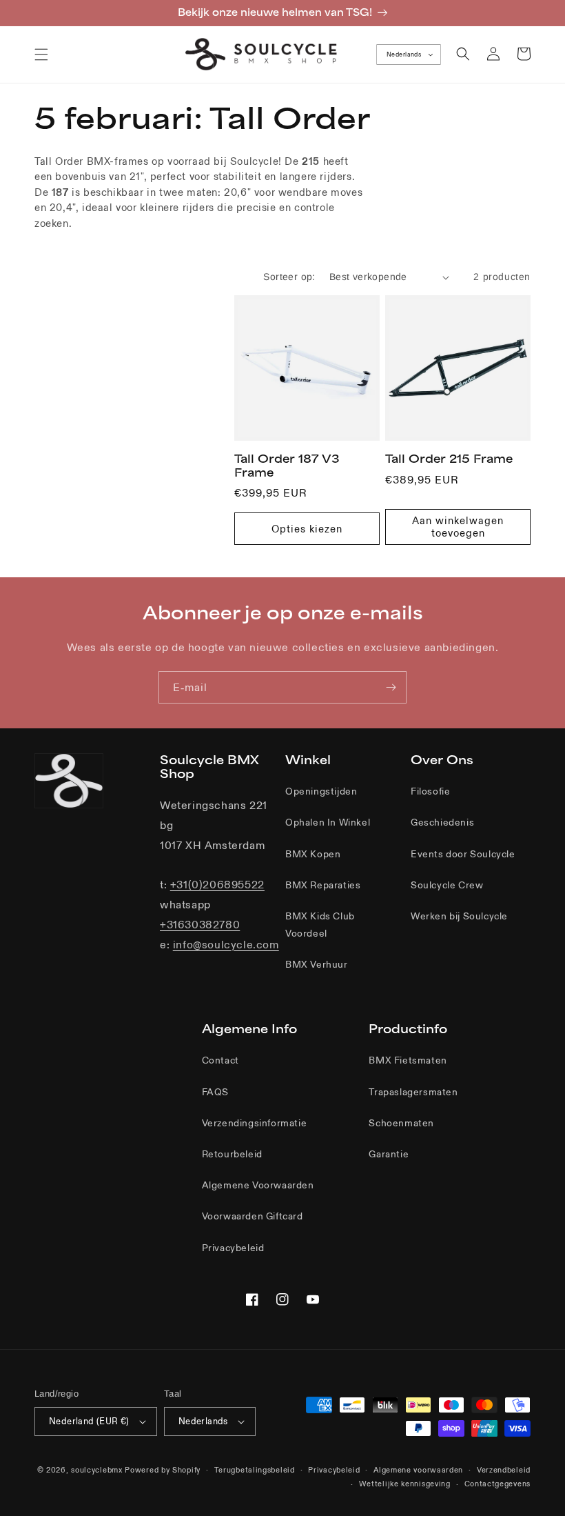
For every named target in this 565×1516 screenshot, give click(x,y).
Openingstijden (321, 791)
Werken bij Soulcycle (459, 916)
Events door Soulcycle (463, 854)
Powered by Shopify (163, 1470)
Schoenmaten (401, 1123)
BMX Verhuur (316, 964)
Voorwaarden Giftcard (252, 1216)
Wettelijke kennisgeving (405, 1483)
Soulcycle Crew (447, 885)
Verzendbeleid (504, 1470)
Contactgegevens (497, 1483)
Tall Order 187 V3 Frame (287, 465)
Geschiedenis (442, 822)
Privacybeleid (233, 1247)
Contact (220, 1060)
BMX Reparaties (322, 885)
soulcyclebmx (96, 1470)
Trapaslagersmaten (413, 1092)
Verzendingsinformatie (254, 1123)
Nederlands (404, 54)
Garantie (389, 1154)
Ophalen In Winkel (327, 822)
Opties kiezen (306, 528)
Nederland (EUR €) (89, 1421)
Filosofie (430, 791)
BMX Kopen (312, 854)
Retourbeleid (232, 1154)
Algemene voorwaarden (418, 1470)
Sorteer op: (289, 276)
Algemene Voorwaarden (258, 1185)
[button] (41, 54)
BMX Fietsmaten (407, 1060)
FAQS (215, 1092)
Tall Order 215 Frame (449, 458)
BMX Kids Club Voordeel (320, 924)
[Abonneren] (391, 687)
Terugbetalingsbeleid (254, 1470)
